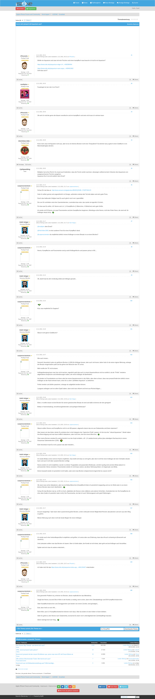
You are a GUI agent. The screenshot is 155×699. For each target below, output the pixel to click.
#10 (131, 300)
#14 (131, 423)
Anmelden (21, 8)
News (85, 3)
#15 (131, 453)
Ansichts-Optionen (133, 24)
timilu (17, 647)
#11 (131, 329)
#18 (131, 533)
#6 (131, 185)
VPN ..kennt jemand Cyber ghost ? (27, 650)
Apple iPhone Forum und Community (28, 14)
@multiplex (41, 226)
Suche (136, 3)
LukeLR (137, 649)
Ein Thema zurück (24, 628)
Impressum (43, 686)
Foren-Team (113, 686)
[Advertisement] (77, 41)
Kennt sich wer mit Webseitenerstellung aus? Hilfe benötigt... (35, 663)
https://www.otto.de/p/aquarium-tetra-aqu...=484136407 (68, 567)
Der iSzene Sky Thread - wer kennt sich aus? (30, 645)
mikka (17, 651)
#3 (131, 111)
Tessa (17, 656)
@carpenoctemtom (43, 234)
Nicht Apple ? (46, 14)
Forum (77, 3)
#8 (131, 246)
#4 (131, 140)
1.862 (92, 645)
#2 (131, 83)
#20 (131, 590)
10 (93, 654)
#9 (131, 275)
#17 (131, 508)
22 (93, 649)
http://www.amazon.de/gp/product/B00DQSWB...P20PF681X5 (71, 190)
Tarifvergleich (96, 3)
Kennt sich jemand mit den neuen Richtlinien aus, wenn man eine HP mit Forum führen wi (44, 654)
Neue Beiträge (109, 3)
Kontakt (103, 686)
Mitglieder (124, 686)
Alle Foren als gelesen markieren (68, 690)
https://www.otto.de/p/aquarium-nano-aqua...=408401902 (55, 68)
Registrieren (31, 8)
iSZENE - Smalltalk (58, 14)
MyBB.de (30, 696)
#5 (131, 168)
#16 (131, 479)
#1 (131, 55)
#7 (131, 221)
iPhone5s (71, 56)
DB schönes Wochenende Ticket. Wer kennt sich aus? (33, 659)
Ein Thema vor (36, 628)
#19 (131, 562)
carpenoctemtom (73, 186)
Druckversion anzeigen (23, 669)
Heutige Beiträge (124, 3)
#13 (131, 397)
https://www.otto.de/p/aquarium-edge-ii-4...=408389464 (54, 64)
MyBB (41, 696)
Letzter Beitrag (127, 645)
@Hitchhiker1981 (43, 230)
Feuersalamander (21, 660)
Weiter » (28, 20)
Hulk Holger (72, 222)
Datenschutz (53, 686)
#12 (131, 354)
